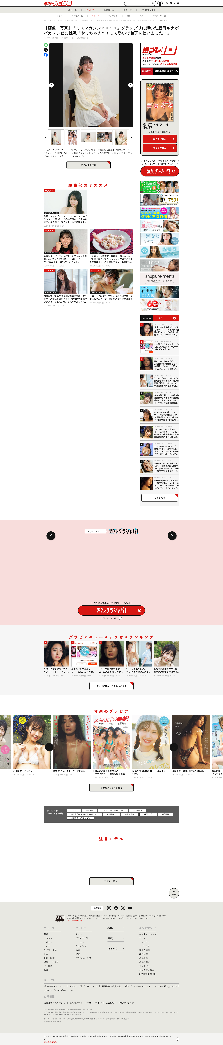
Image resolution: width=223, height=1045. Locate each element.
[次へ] (130, 85)
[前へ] (51, 85)
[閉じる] (177, 1039)
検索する (153, 3)
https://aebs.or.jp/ (74, 921)
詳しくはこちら (50, 1042)
